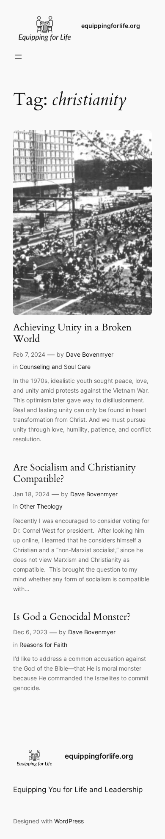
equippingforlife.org (110, 25)
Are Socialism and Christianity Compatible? (74, 473)
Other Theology (41, 506)
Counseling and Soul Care (55, 366)
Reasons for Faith (43, 644)
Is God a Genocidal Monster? (72, 616)
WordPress (69, 821)
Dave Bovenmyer (89, 354)
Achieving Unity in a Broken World (72, 333)
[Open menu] (18, 57)
